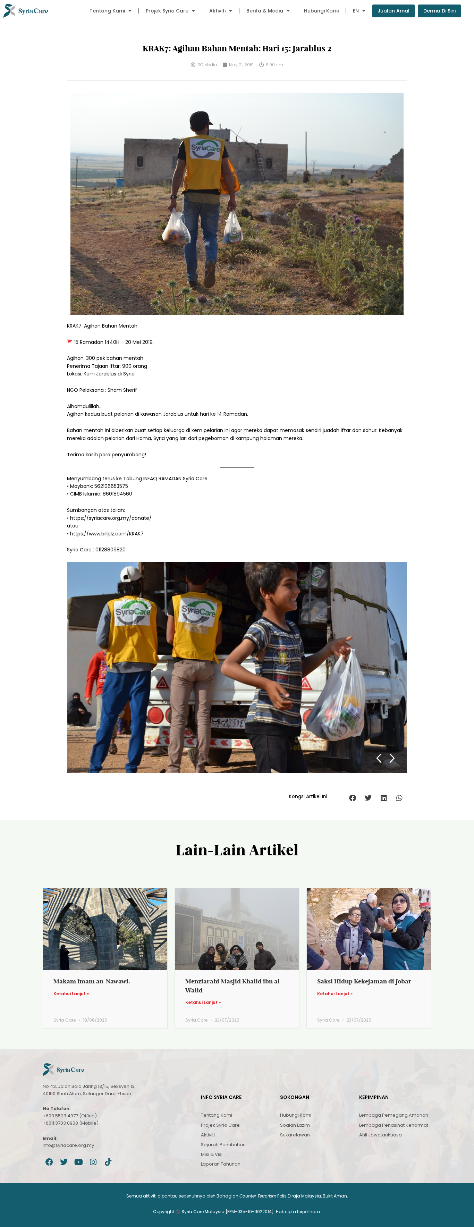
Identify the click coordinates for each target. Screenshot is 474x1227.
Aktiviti (217, 10)
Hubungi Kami (321, 10)
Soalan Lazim (295, 1125)
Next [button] (392, 758)
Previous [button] (379, 758)
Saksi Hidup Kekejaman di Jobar (364, 981)
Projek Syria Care (167, 10)
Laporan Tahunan (220, 1164)
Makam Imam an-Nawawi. (91, 981)
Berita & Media (264, 10)
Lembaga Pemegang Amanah (393, 1115)
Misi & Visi (211, 1154)
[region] (237, 667)
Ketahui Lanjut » (71, 993)
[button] (352, 798)
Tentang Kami (107, 10)
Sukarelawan (295, 1135)
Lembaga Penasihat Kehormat (393, 1125)
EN (356, 10)
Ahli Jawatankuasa (380, 1135)
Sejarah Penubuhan (223, 1144)
